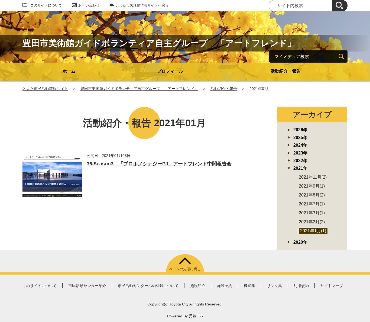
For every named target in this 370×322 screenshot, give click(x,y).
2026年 (300, 129)
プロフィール (170, 71)
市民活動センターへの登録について (148, 286)
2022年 (300, 160)
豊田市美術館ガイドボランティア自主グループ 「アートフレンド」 (139, 88)
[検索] (340, 5)
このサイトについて (46, 5)
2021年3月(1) (312, 213)
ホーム (69, 71)
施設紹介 (197, 286)
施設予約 (224, 286)
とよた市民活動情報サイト (45, 88)
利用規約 (301, 286)
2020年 (300, 242)
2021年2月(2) (312, 222)
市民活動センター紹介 (87, 286)
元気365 (196, 316)
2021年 (300, 168)
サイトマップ (331, 286)
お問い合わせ (88, 5)
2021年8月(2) (312, 195)
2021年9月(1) (312, 186)
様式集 (249, 286)
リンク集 (274, 286)
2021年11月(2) (313, 177)
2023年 (300, 153)
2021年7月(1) (312, 204)
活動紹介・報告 (286, 71)
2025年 (300, 137)
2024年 (300, 145)
